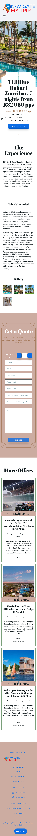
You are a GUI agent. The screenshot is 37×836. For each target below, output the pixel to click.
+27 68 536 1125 (19, 813)
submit (18, 440)
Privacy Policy (19, 825)
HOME (18, 772)
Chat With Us (20, 831)
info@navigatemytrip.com (19, 808)
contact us (18, 781)
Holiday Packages (19, 776)
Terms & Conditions (26, 823)
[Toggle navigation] (4, 16)
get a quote (18, 126)
